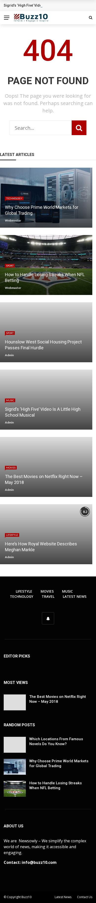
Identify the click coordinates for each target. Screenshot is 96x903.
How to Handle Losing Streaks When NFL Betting (55, 785)
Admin (9, 355)
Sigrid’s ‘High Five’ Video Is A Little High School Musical (48, 5)
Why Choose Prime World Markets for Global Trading (58, 763)
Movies (11, 467)
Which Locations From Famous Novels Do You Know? (56, 741)
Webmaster (13, 220)
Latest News (74, 596)
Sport (10, 265)
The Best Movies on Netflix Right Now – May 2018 (57, 699)
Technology (14, 198)
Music (10, 400)
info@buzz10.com (39, 862)
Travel (48, 596)
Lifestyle (12, 534)
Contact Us (84, 897)
